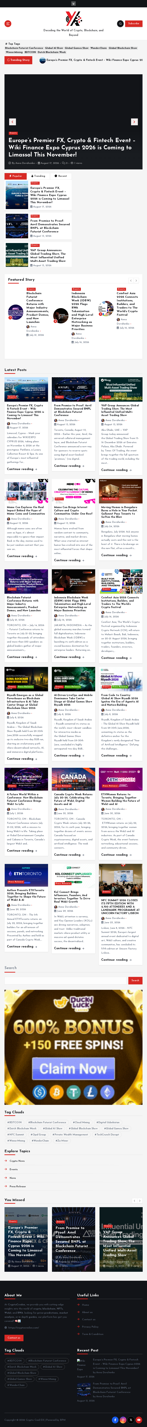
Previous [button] (12, 121)
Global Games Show (76, 48)
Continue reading (20, 469)
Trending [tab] (39, 176)
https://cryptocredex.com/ (23, 1328)
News (13, 1178)
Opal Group (39, 1134)
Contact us (14, 1338)
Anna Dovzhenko (25, 163)
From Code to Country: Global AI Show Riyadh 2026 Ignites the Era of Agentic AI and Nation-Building (128, 308)
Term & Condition (92, 1334)
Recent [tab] (62, 176)
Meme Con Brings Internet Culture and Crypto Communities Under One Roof (73, 510)
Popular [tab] (17, 176)
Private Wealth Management (71, 1134)
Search (10, 968)
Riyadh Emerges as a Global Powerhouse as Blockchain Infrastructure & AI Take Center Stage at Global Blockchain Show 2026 (37, 315)
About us (87, 1312)
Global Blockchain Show (123, 48)
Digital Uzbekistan (108, 1122)
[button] (131, 280)
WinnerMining (14, 52)
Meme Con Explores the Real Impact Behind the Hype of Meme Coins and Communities (26, 510)
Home (85, 1305)
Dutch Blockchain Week (52, 52)
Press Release (35, 293)
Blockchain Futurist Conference (24, 48)
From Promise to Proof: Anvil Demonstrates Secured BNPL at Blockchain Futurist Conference (67, 148)
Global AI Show (54, 48)
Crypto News (17, 1161)
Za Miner (62, 1140)
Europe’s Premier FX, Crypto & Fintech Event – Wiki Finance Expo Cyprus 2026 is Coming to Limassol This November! (49, 195)
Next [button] (134, 121)
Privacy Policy (90, 1327)
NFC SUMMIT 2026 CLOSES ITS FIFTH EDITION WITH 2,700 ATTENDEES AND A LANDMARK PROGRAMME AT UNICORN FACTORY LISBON (120, 907)
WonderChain (99, 48)
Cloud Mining (82, 1122)
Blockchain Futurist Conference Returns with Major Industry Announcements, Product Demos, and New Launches (24, 604)
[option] (73, 121)
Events (13, 133)
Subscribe (133, 23)
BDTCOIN (30, 52)
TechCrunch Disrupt (108, 1134)
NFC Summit (16, 1134)
